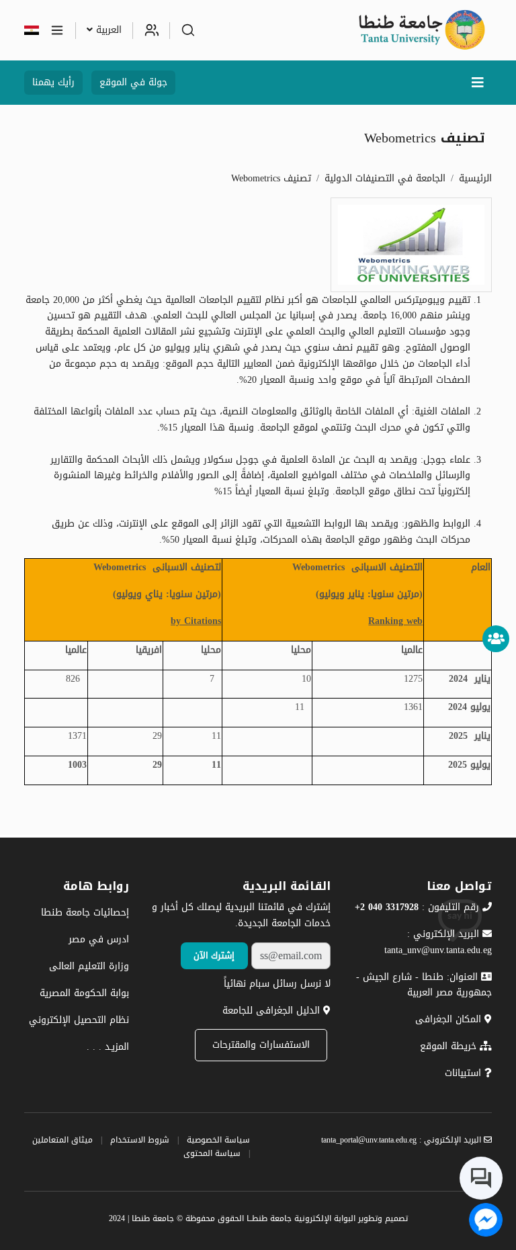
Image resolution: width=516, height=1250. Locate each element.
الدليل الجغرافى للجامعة (272, 1010)
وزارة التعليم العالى (89, 966)
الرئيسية (475, 178)
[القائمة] (57, 30)
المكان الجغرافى (449, 1019)
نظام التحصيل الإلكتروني (79, 1020)
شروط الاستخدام (139, 1139)
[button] (188, 30)
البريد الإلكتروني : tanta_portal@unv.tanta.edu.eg (402, 1139)
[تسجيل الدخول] (151, 30)
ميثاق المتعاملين (62, 1139)
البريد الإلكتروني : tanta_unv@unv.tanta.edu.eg (438, 942)
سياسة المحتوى (212, 1153)
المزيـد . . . (108, 1047)
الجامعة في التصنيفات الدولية (385, 178)
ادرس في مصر (99, 939)
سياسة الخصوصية (218, 1139)
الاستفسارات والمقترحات (261, 1045)
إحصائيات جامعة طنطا (85, 912)
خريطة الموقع (450, 1046)
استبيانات (464, 1073)
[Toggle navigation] (478, 83)
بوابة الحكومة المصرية (84, 993)
